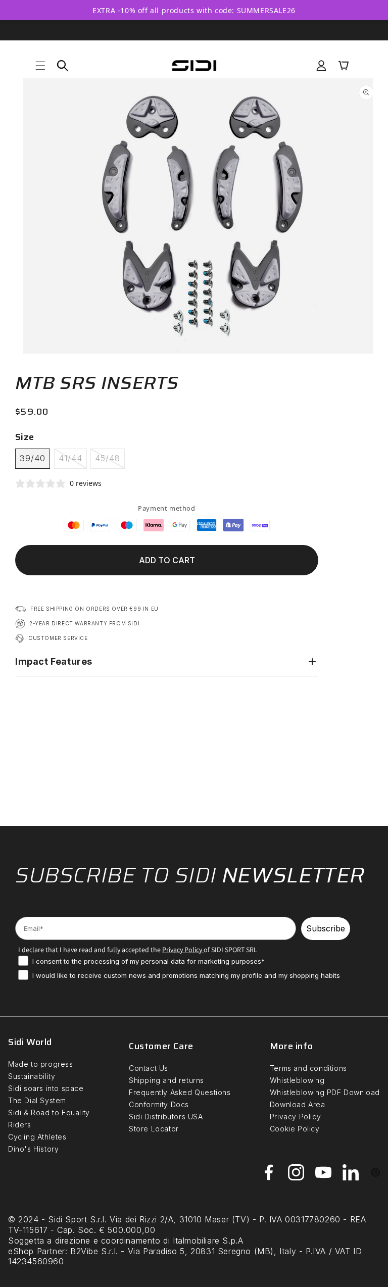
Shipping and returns (166, 1080)
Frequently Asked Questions (180, 1092)
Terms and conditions (308, 1068)
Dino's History (33, 1149)
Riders (19, 1124)
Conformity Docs (159, 1104)
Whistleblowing (297, 1080)
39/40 (32, 458)
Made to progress (40, 1064)
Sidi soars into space (46, 1088)
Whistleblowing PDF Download (325, 1092)
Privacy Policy (295, 1116)
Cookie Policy (295, 1128)
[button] (40, 66)
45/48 (110, 461)
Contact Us (148, 1068)
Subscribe (325, 928)
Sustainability (31, 1076)
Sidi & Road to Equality (49, 1112)
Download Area (297, 1104)
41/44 (73, 461)
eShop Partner (36, 1251)
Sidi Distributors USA (166, 1116)
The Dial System (37, 1100)
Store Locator (154, 1128)
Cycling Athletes (37, 1136)
